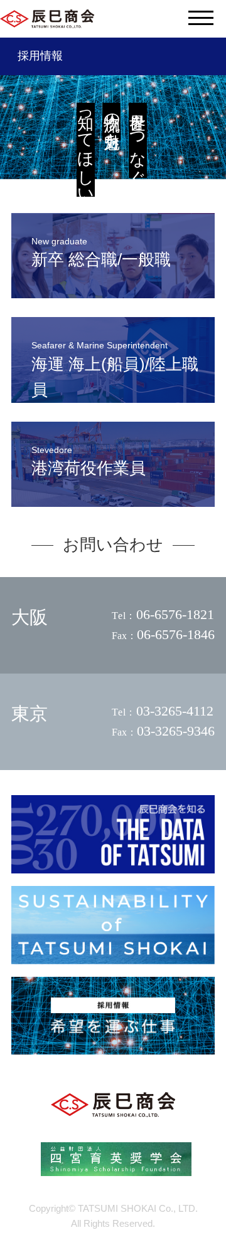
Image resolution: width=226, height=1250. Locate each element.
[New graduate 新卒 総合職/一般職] (113, 293)
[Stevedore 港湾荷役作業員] (113, 501)
